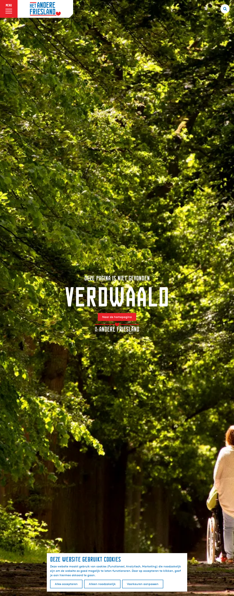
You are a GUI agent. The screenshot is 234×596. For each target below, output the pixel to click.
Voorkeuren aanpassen (142, 584)
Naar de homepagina (117, 317)
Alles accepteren (66, 584)
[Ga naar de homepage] (45, 9)
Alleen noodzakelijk (102, 584)
